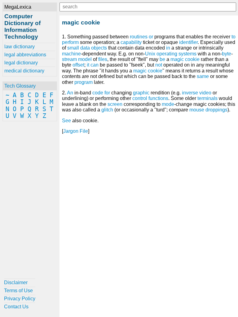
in (168, 47)
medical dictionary (24, 70)
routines (139, 36)
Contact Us (16, 306)
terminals (207, 98)
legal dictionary (21, 62)
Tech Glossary (20, 86)
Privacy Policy (19, 298)
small (73, 47)
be (162, 59)
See (66, 120)
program (83, 82)
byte (226, 53)
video (205, 92)
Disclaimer (16, 282)
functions (158, 98)
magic (140, 70)
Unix (150, 53)
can (94, 64)
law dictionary (19, 46)
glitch (107, 109)
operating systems (176, 53)
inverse (190, 92)
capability (131, 42)
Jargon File (75, 131)
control (139, 98)
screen (115, 104)
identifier (188, 42)
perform (70, 42)
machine (71, 53)
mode (168, 104)
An (70, 92)
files (102, 59)
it (88, 64)
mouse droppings (208, 109)
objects (99, 47)
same (203, 76)
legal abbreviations (25, 54)
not (158, 64)
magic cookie (185, 59)
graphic (141, 92)
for (107, 92)
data (85, 47)
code (97, 92)
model (85, 59)
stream (69, 59)
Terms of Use (18, 290)
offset (78, 64)
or (151, 36)
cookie (155, 70)
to (233, 36)
